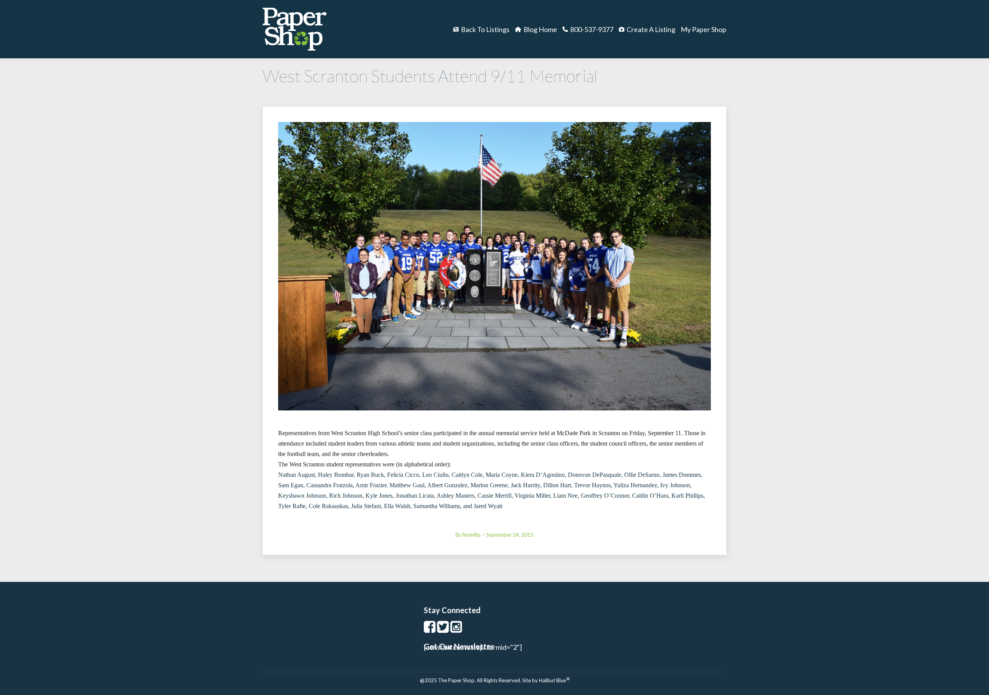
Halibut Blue (554, 680)
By (468, 535)
